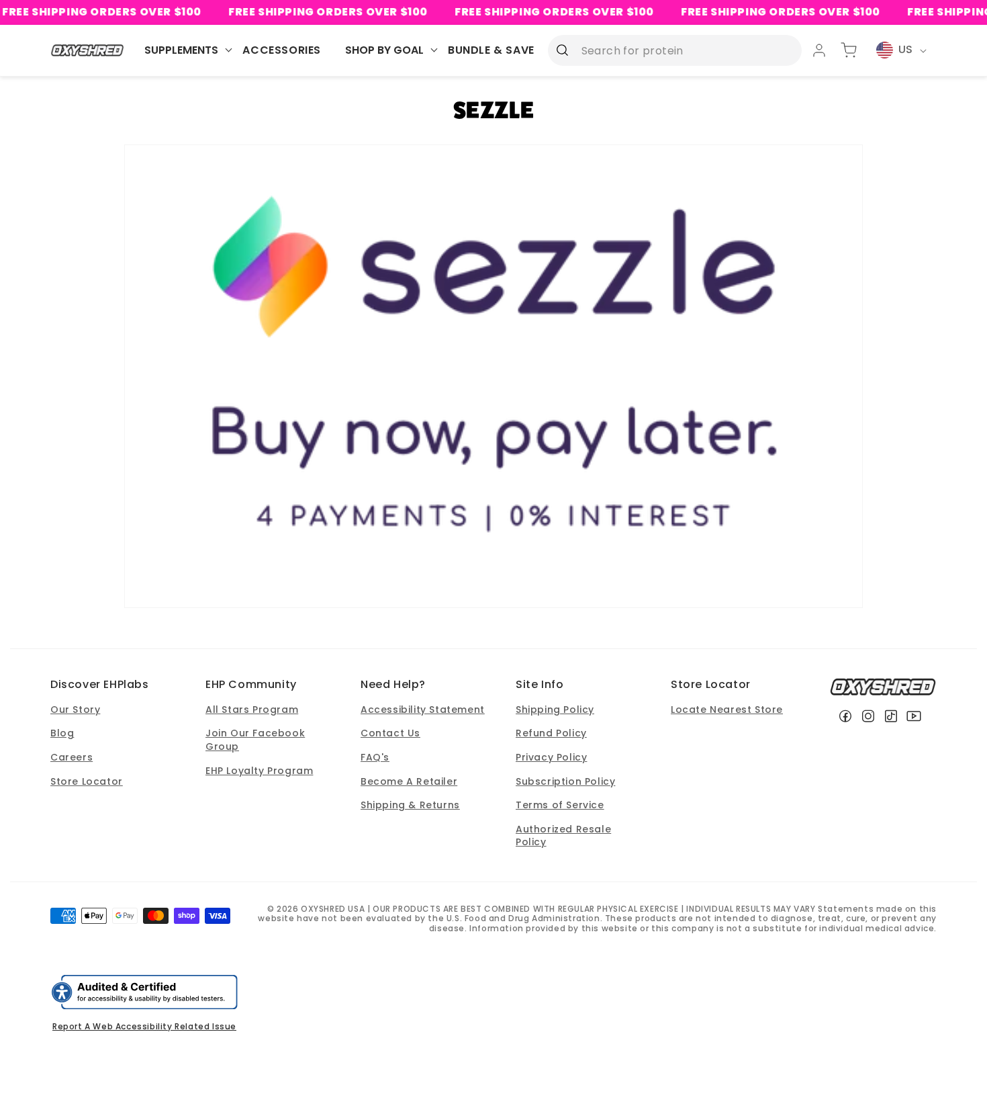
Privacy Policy (551, 757)
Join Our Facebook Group (255, 739)
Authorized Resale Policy (563, 835)
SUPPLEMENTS (181, 50)
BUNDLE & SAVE (491, 50)
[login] (819, 50)
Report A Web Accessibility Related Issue (144, 1026)
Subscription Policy (565, 781)
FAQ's (375, 757)
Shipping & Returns (410, 805)
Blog (62, 733)
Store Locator (86, 781)
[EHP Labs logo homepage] (88, 50)
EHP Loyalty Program (259, 770)
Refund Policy (551, 733)
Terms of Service (560, 805)
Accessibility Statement (423, 709)
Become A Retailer (409, 781)
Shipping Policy (555, 709)
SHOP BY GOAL (384, 50)
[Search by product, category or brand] (562, 50)
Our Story (75, 709)
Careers (71, 757)
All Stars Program (251, 709)
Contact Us (390, 733)
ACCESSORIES (281, 50)
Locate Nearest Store (727, 709)
